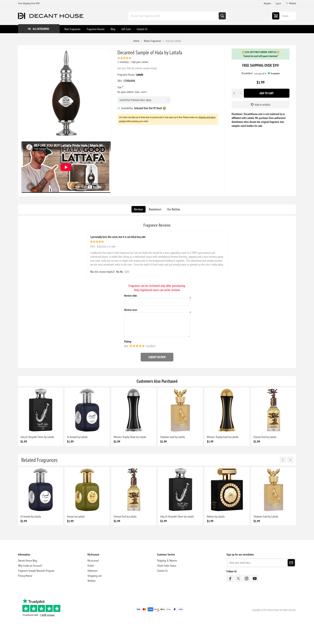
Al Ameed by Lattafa (77, 437)
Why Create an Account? (30, 565)
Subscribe (291, 562)
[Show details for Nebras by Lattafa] (226, 489)
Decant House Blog (27, 560)
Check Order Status (166, 565)
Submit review (157, 357)
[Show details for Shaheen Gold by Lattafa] (180, 410)
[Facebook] (230, 578)
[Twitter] (238, 578)
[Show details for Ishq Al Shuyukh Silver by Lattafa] (40, 410)
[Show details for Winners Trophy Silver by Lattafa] (133, 410)
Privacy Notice (25, 576)
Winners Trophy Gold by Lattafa (222, 437)
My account (93, 560)
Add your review (139, 62)
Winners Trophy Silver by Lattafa (130, 437)
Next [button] (290, 460)
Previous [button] (283, 460)
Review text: (131, 310)
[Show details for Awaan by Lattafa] (87, 489)
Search (222, 15)
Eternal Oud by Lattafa (264, 437)
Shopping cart (94, 576)
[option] (40, 496)
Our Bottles (173, 209)
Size (119, 87)
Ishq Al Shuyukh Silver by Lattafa (37, 437)
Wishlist (91, 581)
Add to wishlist (262, 105)
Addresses (92, 571)
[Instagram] (246, 578)
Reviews (138, 209)
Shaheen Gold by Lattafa (172, 437)
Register (267, 3)
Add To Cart (267, 93)
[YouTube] (254, 578)
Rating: (128, 341)
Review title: (131, 295)
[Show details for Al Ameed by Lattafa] (87, 410)
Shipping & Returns (167, 560)
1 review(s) (122, 62)
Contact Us (162, 571)
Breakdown (155, 209)
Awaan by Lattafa (76, 516)
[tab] (138, 209)
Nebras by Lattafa (216, 516)
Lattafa (139, 74)
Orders (90, 565)
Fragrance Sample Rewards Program (36, 571)
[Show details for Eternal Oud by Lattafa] (273, 410)
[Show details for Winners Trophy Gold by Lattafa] (226, 410)
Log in (278, 3)
